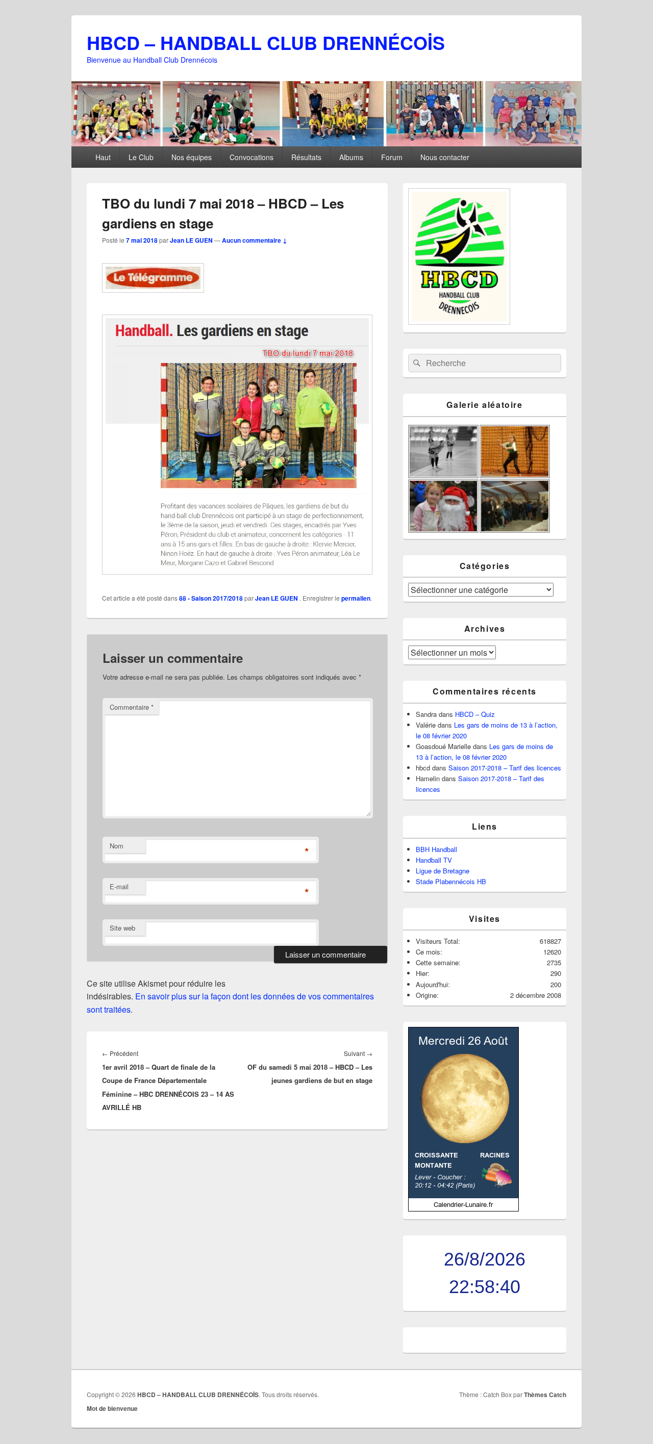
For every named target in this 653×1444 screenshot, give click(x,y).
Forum (392, 157)
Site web (122, 928)
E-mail (119, 886)
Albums (351, 157)
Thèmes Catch (545, 1394)
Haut (103, 157)
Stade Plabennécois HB (451, 881)
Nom (116, 845)
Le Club (141, 157)
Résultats (306, 157)
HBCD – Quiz (475, 714)
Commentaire (132, 707)
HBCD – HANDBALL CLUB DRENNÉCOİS (266, 42)
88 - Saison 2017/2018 (211, 598)
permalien (355, 598)
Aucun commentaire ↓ (254, 240)
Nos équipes (191, 157)
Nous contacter (444, 157)
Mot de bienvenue (112, 1408)
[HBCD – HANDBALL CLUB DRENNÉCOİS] (326, 143)
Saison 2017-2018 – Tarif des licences (504, 767)
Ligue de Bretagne (442, 870)
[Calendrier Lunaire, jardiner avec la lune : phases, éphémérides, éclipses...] (463, 1209)
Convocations (251, 157)
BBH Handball (436, 849)
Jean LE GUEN (191, 240)
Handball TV (434, 860)
